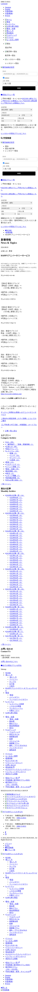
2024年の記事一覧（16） (15, 531)
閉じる (4, 988)
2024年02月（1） (16, 551)
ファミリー (13, 679)
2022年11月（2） (16, 573)
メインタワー (14, 697)
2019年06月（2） (16, 629)
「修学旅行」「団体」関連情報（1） (20, 444)
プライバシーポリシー (14, 763)
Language (4, 4)
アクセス (9, 754)
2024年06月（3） (16, 544)
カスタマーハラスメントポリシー (18, 769)
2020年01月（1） (16, 625)
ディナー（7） (15, 458)
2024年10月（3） (16, 535)
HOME (9, 230)
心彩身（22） (15, 460)
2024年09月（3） (16, 538)
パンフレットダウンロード (16, 772)
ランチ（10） (15, 455)
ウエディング (11, 730)
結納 (11, 739)
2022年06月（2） (16, 580)
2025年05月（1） (16, 524)
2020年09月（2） (16, 614)
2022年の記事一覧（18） (15, 569)
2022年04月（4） (16, 582)
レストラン (10, 702)
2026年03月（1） (16, 509)
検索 (19, 88)
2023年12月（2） (16, 556)
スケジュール (14, 741)
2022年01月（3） (16, 587)
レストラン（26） (13, 451)
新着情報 (9, 232)
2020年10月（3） (16, 611)
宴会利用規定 (14, 726)
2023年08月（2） (16, 562)
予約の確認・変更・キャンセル (17, 787)
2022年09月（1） (16, 576)
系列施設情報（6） (13, 478)
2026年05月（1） (16, 504)
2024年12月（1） (16, 533)
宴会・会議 (10, 717)
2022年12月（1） (16, 571)
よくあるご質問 (12, 756)
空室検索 (10, 848)
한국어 (7, 16)
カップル (12, 681)
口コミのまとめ (12, 760)
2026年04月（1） (16, 506)
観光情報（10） (12, 471)
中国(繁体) (9, 13)
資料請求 (12, 750)
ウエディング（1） (13, 464)
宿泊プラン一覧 (9, 95)
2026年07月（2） (16, 500)
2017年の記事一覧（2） (15, 636)
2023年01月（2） (16, 567)
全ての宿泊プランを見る (12, 665)
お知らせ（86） (12, 446)
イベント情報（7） (13, 467)
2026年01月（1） (16, 511)
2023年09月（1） (16, 560)
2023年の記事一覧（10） (15, 553)
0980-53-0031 (21, 818)
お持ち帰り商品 (12, 713)
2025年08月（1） (16, 518)
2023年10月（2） (16, 558)
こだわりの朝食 (15, 706)
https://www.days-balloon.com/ (11, 394)
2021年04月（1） (16, 600)
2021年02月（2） (16, 602)
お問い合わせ (11, 765)
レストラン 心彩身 (17, 704)
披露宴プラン (14, 743)
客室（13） (10, 462)
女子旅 (11, 684)
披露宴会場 (13, 736)
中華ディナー (14, 711)
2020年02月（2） (16, 622)
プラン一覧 (11, 850)
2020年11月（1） (16, 609)
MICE (11, 728)
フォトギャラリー (16, 748)
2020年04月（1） (16, 620)
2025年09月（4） (16, 515)
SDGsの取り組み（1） (14, 480)
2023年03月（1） (16, 564)
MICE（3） (10, 473)
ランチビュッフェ (16, 708)
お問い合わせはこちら (9, 661)
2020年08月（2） (16, 616)
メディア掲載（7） (13, 475)
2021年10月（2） (16, 593)
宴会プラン (13, 723)
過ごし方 (9, 675)
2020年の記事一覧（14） (15, 607)
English (7, 9)
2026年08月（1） (16, 497)
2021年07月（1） (16, 596)
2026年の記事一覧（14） (15, 495)
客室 (7, 693)
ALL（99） (10, 442)
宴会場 (11, 721)
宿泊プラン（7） (12, 449)
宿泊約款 (9, 767)
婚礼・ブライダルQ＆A (18, 745)
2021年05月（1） (16, 598)
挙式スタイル (14, 734)
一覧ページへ (6, 484)
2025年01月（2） (16, 529)
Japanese (8, 7)
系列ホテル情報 (12, 774)
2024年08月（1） (16, 540)
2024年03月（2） (16, 549)
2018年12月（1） (16, 634)
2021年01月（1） (16, 605)
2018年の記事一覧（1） (15, 631)
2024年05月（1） (16, 547)
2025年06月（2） (16, 522)
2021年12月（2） (16, 591)
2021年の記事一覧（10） (15, 589)
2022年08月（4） (16, 578)
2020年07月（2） (16, 618)
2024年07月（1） (16, 542)
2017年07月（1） (16, 638)
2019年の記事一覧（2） (15, 627)
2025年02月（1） (16, 527)
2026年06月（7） (16, 502)
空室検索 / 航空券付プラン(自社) (18, 780)
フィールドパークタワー (18, 699)
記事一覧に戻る (11, 431)
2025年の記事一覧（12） (15, 513)
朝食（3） (14, 453)
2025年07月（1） (16, 520)
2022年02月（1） (16, 585)
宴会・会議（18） (13, 469)
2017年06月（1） (16, 640)
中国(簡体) (9, 11)
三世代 (11, 686)
